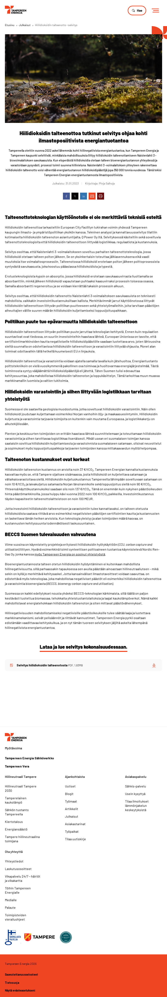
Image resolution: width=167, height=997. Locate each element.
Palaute (10, 907)
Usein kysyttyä (135, 794)
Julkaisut (25, 25)
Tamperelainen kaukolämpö (15, 800)
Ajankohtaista (75, 776)
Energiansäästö (16, 829)
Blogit (69, 794)
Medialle (11, 900)
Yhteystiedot (14, 861)
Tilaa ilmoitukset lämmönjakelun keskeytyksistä (137, 805)
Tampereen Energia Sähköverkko (29, 758)
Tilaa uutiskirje (75, 839)
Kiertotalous (14, 822)
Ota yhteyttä (14, 851)
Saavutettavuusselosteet (21, 974)
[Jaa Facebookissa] (66, 196)
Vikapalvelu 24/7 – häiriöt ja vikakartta (22, 878)
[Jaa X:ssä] (75, 196)
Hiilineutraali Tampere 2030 (20, 788)
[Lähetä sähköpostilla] (92, 196)
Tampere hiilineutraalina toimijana (22, 839)
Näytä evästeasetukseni (20, 990)
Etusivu (9, 25)
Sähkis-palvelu (135, 786)
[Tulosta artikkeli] (100, 196)
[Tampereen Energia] (15, 9)
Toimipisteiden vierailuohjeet (15, 917)
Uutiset (70, 786)
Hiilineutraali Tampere (20, 776)
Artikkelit (71, 809)
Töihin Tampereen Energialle (18, 890)
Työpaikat (72, 831)
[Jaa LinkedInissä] (83, 196)
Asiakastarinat (75, 824)
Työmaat (71, 801)
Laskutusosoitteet (18, 869)
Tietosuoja (12, 982)
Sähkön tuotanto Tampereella (17, 812)
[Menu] (156, 10)
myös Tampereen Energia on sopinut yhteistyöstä (69, 554)
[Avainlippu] (13, 937)
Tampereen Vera (17, 766)
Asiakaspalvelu (135, 776)
